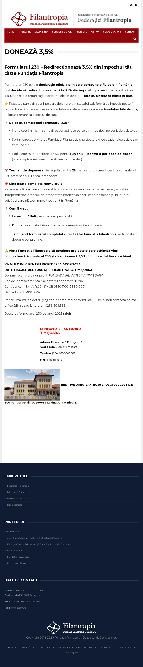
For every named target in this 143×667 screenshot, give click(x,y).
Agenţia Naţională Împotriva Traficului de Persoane (34, 537)
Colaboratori (112, 31)
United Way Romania (18, 563)
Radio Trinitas (14, 504)
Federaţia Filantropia (18, 485)
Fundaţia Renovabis (18, 556)
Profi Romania (15, 550)
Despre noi (41, 31)
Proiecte (81, 31)
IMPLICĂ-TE (24, 31)
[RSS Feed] (131, 4)
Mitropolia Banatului (18, 492)
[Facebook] (136, 4)
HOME (10, 31)
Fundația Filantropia (67, 637)
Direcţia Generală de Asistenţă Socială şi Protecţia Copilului (38, 544)
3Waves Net (108, 637)
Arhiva (95, 31)
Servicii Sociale (62, 31)
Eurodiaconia (14, 531)
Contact (130, 31)
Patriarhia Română (17, 498)
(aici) (67, 313)
